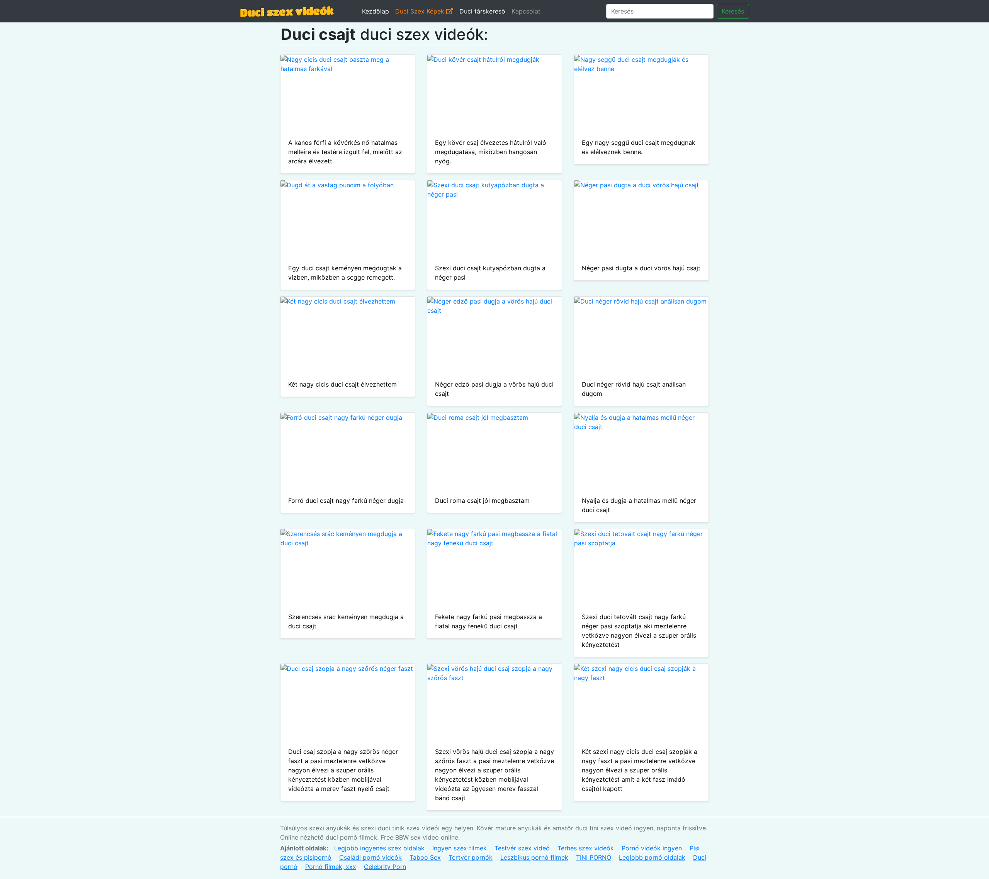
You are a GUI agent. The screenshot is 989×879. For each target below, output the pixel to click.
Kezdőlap (375, 11)
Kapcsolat (525, 11)
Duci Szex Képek (420, 11)
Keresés (733, 11)
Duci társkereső (482, 11)
